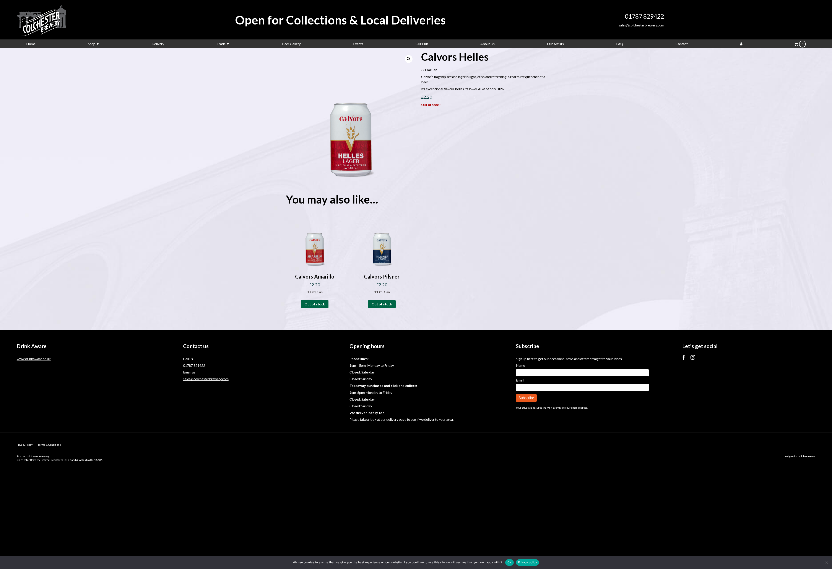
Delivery (158, 44)
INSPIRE (810, 456)
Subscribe (526, 398)
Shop (91, 44)
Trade (221, 44)
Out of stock (314, 304)
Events (358, 44)
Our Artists (555, 44)
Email (520, 380)
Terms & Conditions (49, 444)
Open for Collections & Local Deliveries (340, 20)
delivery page (396, 419)
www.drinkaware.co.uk (34, 359)
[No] (826, 562)
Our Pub (422, 44)
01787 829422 (644, 16)
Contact (682, 44)
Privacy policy (527, 562)
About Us (487, 44)
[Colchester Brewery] (49, 19)
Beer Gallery (291, 44)
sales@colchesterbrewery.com (641, 25)
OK (509, 562)
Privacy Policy (24, 444)
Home (31, 44)
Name (520, 365)
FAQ (619, 44)
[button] (409, 59)
